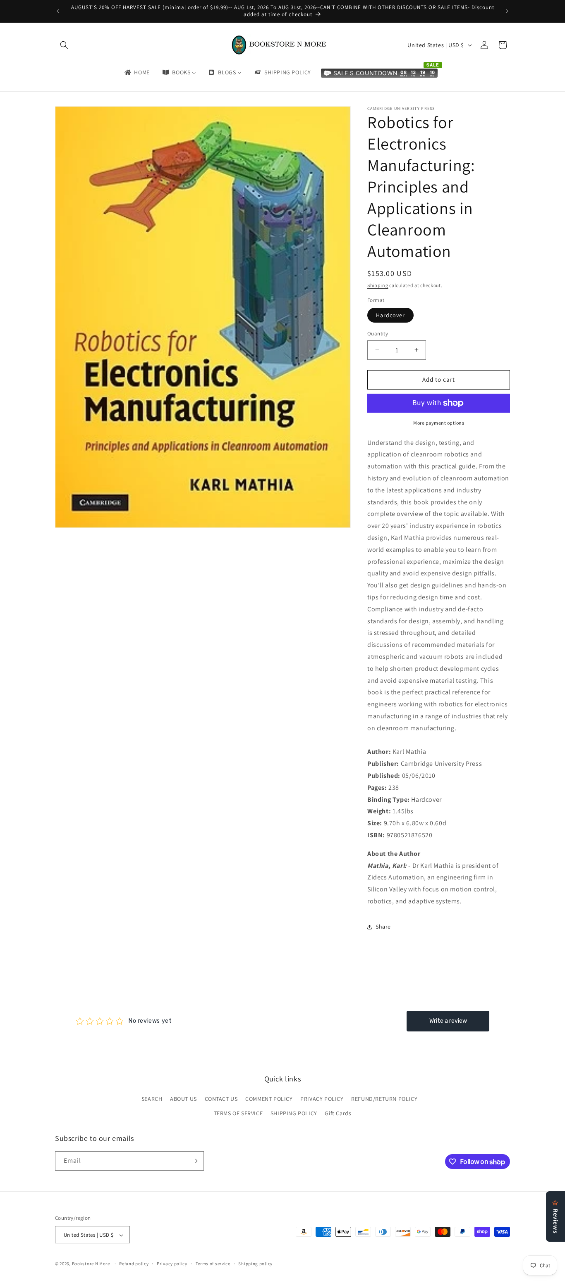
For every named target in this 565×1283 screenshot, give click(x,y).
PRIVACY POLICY (321, 1098)
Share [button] (383, 926)
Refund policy (133, 1263)
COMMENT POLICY (268, 1098)
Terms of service (213, 1263)
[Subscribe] (194, 1161)
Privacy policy (172, 1263)
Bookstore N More (91, 1264)
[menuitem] (136, 72)
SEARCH (152, 1098)
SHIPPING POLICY (294, 1113)
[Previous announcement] (58, 11)
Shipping (377, 285)
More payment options (438, 423)
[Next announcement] (507, 11)
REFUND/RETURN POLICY (384, 1098)
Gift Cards (338, 1113)
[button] (64, 45)
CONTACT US (221, 1098)
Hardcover (390, 315)
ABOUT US (183, 1098)
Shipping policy (255, 1263)
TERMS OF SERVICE (238, 1113)
